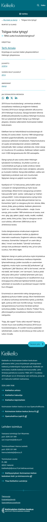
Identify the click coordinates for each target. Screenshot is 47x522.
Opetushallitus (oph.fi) (16, 416)
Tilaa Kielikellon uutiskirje (16, 481)
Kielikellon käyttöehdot (15, 400)
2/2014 (4, 66)
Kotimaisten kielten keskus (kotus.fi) (22, 411)
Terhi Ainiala (9, 47)
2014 (4, 75)
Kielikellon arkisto (13, 390)
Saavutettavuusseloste (11, 502)
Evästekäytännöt (8, 499)
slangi (4, 86)
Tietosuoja (6, 496)
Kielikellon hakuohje (13, 395)
